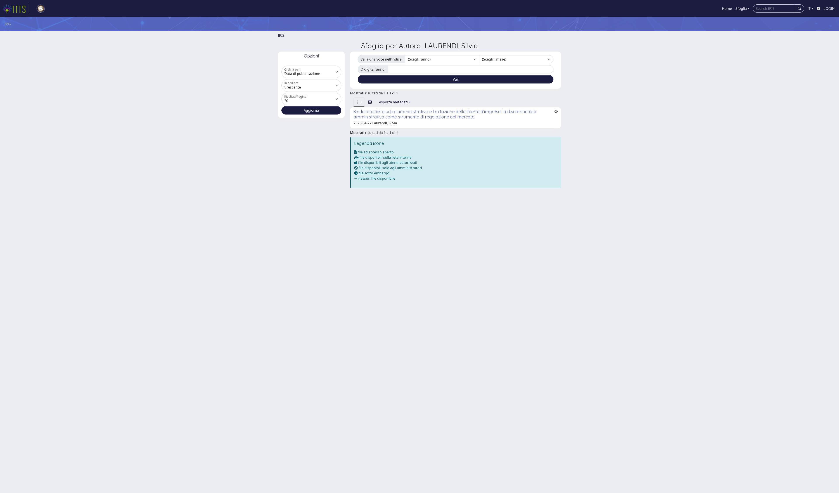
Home (727, 8)
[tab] (359, 102)
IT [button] (809, 8)
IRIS (281, 35)
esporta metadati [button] (393, 102)
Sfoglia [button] (741, 8)
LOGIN (829, 8)
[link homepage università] (41, 8)
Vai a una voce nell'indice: (381, 59)
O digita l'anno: (373, 69)
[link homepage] (16, 8)
